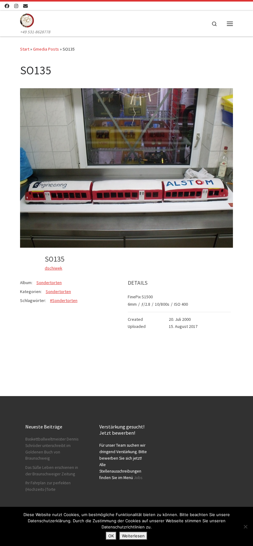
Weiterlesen (133, 535)
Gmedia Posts (46, 49)
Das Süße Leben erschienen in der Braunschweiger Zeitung (51, 471)
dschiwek (53, 268)
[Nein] (245, 526)
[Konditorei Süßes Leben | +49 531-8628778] (27, 19)
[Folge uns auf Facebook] (7, 6)
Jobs (138, 477)
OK (111, 535)
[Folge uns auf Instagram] (16, 6)
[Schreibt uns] (25, 6)
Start (24, 49)
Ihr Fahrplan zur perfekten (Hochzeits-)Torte (48, 486)
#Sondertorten (63, 300)
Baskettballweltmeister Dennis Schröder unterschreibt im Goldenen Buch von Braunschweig (51, 448)
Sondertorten (49, 282)
